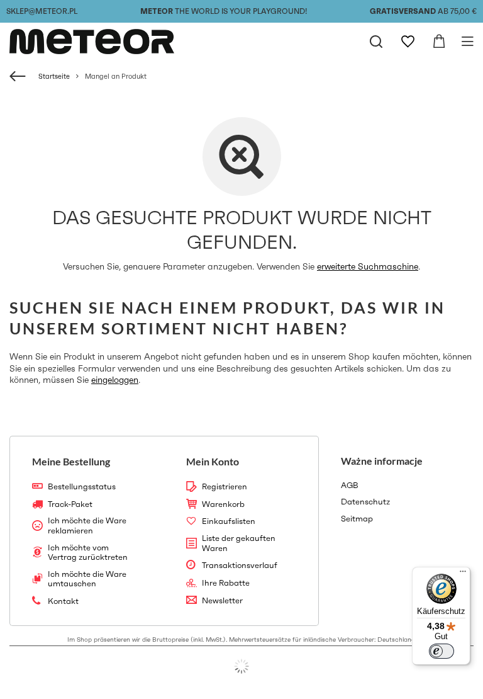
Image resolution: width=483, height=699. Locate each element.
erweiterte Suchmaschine (367, 266)
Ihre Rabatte (226, 583)
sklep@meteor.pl (41, 11)
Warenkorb (223, 504)
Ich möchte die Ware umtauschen (87, 579)
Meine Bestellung (71, 461)
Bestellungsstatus (82, 487)
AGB (349, 485)
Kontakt (63, 601)
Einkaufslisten (228, 521)
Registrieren (224, 487)
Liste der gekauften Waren (238, 543)
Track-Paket (70, 504)
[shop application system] (241, 666)
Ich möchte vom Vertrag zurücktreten (88, 552)
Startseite (54, 76)
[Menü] (462, 574)
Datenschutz (365, 502)
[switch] (441, 651)
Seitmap (357, 519)
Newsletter (222, 601)
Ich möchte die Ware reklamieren (87, 525)
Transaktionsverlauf (239, 565)
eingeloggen (114, 379)
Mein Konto (212, 461)
